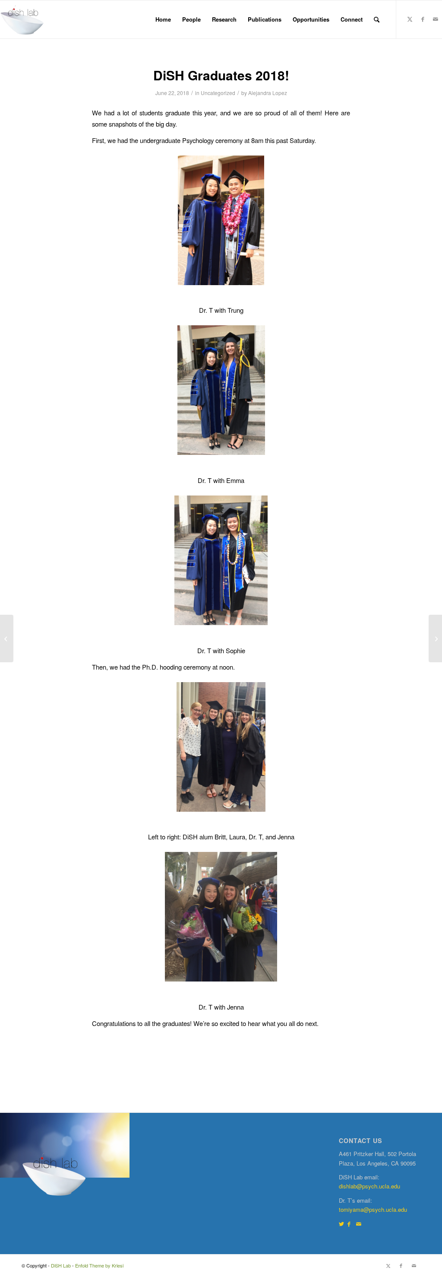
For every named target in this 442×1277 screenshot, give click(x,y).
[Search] (376, 19)
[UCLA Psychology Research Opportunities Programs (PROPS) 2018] (6, 638)
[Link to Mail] (435, 19)
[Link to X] (409, 19)
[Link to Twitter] (341, 1224)
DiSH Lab (61, 1265)
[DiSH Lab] (22, 19)
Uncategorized (218, 92)
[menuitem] (163, 19)
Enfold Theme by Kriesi (99, 1265)
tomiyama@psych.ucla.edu (373, 1209)
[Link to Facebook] (422, 19)
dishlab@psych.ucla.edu (369, 1186)
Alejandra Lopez (267, 92)
